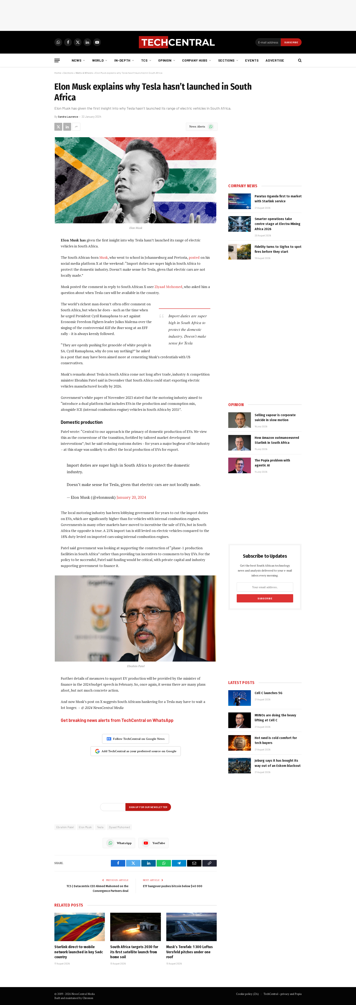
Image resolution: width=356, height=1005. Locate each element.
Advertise (275, 60)
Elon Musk (85, 827)
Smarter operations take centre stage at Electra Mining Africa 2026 (277, 224)
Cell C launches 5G (268, 693)
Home (57, 72)
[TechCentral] (178, 42)
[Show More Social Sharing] (76, 127)
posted (194, 257)
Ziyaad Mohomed (168, 286)
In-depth (122, 60)
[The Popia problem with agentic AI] (239, 465)
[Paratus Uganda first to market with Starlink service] (239, 201)
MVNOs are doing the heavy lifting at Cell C (275, 717)
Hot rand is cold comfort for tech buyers (276, 740)
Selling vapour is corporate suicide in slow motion (275, 417)
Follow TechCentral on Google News (139, 739)
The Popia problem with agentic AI (272, 462)
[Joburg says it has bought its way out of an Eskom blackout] (239, 765)
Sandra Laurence (68, 116)
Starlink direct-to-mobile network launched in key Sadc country (78, 952)
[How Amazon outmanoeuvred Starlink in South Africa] (239, 443)
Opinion (164, 60)
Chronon (88, 998)
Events (252, 60)
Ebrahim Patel (65, 827)
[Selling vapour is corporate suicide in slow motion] (239, 420)
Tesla (100, 827)
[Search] (299, 60)
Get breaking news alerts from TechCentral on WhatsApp (117, 720)
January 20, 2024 (131, 497)
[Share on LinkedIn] (67, 127)
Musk (103, 257)
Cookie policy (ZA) (247, 994)
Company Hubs (194, 60)
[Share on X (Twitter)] (58, 127)
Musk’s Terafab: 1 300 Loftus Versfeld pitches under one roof (189, 952)
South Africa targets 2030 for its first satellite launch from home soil (134, 952)
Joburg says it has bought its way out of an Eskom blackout (278, 763)
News (77, 60)
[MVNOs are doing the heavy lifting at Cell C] (239, 720)
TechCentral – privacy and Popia (282, 994)
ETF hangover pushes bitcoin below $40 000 (172, 886)
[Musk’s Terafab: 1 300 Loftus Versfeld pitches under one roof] (191, 927)
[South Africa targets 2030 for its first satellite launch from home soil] (135, 927)
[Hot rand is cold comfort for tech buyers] (239, 743)
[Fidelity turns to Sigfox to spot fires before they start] (239, 252)
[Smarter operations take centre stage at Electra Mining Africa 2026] (239, 224)
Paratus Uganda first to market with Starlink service (278, 198)
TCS (144, 60)
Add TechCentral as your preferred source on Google (139, 751)
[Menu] (57, 60)
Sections (226, 60)
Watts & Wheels (84, 72)
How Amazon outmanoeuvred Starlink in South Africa (277, 440)
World (98, 60)
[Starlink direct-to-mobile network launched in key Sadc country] (79, 927)
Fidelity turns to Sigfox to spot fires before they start (278, 249)
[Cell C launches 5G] (239, 698)
